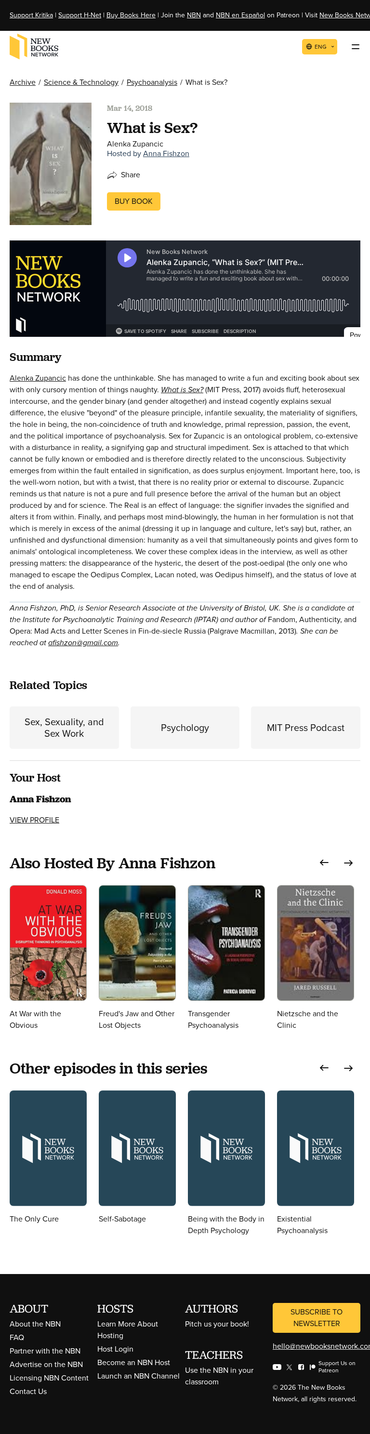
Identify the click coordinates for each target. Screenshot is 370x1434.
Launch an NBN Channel (138, 1375)
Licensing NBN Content (49, 1377)
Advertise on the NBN (46, 1364)
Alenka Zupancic (38, 378)
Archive (23, 82)
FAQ (17, 1337)
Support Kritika (31, 15)
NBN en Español (240, 15)
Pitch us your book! (217, 1323)
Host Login (115, 1348)
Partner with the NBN (45, 1350)
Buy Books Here (131, 15)
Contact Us (28, 1391)
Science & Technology (81, 82)
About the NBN (35, 1323)
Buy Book (134, 201)
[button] (324, 863)
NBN (194, 15)
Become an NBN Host (133, 1362)
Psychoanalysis (152, 82)
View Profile (34, 819)
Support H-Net (79, 15)
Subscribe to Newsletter (317, 1317)
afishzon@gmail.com (83, 642)
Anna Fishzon (166, 153)
